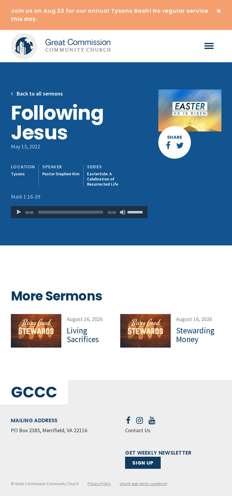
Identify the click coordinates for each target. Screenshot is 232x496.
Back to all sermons (39, 93)
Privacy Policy (99, 483)
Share (174, 137)
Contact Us (137, 430)
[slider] (135, 211)
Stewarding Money (195, 335)
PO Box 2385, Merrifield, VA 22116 (49, 430)
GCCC (34, 392)
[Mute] (123, 212)
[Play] (19, 212)
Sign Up (142, 462)
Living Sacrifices (83, 335)
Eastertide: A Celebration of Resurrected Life (102, 179)
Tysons (18, 174)
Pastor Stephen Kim (60, 174)
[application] (79, 212)
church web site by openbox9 (143, 483)
